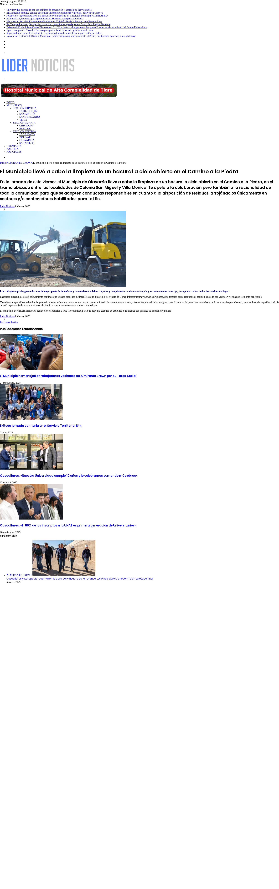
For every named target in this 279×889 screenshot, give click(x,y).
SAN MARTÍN (27, 114)
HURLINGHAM (28, 111)
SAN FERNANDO (29, 116)
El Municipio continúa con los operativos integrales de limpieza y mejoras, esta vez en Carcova (54, 12)
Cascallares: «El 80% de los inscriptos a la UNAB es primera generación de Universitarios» (68, 525)
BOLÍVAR (25, 137)
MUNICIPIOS (14, 105)
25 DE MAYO (27, 134)
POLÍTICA (12, 148)
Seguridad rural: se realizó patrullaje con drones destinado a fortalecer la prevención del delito (54, 33)
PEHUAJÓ (25, 128)
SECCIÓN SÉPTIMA (24, 131)
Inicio (3, 162)
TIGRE (23, 119)
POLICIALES (13, 151)
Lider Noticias (7, 206)
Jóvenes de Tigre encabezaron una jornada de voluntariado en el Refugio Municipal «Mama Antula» (57, 15)
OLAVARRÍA (26, 140)
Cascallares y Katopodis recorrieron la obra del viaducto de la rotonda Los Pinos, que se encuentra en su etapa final (79, 578)
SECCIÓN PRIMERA (24, 108)
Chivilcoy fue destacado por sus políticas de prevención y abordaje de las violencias (49, 9)
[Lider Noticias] (38, 73)
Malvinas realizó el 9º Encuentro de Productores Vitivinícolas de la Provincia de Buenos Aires (54, 21)
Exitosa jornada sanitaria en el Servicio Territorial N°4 (41, 425)
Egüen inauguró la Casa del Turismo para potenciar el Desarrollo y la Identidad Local (49, 30)
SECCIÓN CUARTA (24, 122)
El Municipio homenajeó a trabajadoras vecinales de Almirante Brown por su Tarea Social (68, 376)
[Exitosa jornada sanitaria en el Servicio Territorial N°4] (31, 418)
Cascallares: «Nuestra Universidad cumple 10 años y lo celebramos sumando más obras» (69, 475)
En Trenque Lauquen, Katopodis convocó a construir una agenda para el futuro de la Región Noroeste (58, 24)
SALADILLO (26, 143)
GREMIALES (13, 146)
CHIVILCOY (26, 125)
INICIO (10, 102)
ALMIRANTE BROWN (19, 162)
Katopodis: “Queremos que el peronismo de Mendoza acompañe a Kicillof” (44, 18)
